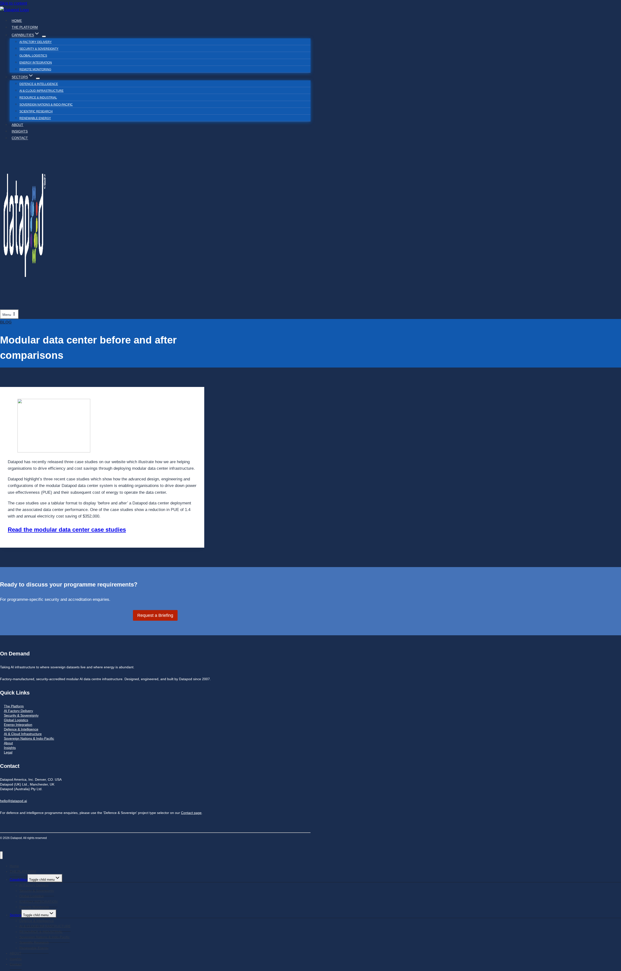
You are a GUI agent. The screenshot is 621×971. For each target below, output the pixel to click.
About (8, 743)
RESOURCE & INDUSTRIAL (38, 97)
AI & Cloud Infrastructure (23, 734)
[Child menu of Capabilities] (44, 36)
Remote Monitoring (35, 69)
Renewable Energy (35, 118)
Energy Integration (18, 725)
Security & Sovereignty (38, 48)
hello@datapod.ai (13, 801)
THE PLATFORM (25, 27)
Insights (20, 131)
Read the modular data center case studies (67, 529)
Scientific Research (36, 111)
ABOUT (17, 125)
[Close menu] (1, 855)
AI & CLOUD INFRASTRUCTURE (41, 90)
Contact (20, 138)
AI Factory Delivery (35, 42)
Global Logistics (33, 55)
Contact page (191, 813)
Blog (6, 322)
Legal (8, 752)
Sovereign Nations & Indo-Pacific (46, 104)
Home (17, 21)
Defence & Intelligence (38, 84)
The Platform (14, 706)
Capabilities (18, 879)
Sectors (15, 915)
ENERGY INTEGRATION (35, 62)
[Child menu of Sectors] (38, 78)
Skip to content (13, 3)
